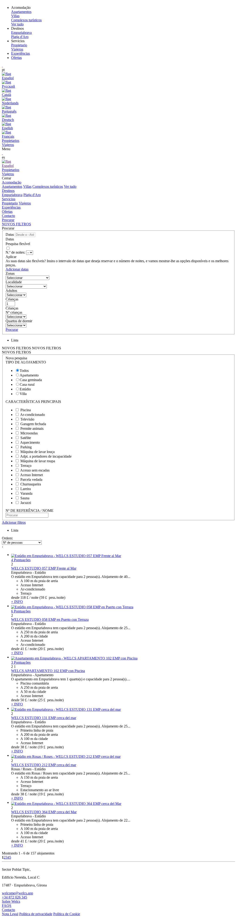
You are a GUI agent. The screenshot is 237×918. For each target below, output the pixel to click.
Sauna (24, 498)
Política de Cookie (66, 914)
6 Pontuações (21, 611)
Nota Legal (10, 914)
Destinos (8, 191)
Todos (24, 371)
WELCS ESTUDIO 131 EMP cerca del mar (43, 718)
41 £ (23, 649)
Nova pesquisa (16, 358)
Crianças (12, 299)
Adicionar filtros (14, 522)
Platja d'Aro (32, 195)
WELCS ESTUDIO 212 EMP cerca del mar (43, 765)
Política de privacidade (35, 914)
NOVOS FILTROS (16, 224)
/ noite (33, 597)
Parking (26, 447)
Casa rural (27, 384)
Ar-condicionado (32, 415)
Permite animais (32, 428)
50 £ (23, 700)
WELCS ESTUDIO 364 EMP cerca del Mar (44, 812)
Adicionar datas (17, 269)
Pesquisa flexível (18, 244)
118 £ (24, 597)
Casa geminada (31, 380)
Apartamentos (12, 186)
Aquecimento (30, 442)
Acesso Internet (31, 475)
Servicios (8, 199)
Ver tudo (70, 186)
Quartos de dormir (19, 321)
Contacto (8, 216)
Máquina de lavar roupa (37, 461)
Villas (27, 186)
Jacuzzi (25, 503)
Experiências (20, 53)
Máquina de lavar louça (37, 452)
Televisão (27, 419)
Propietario (10, 203)
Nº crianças (14, 312)
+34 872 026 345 (14, 897)
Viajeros (25, 203)
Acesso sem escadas (35, 470)
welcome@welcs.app (17, 893)
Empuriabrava (12, 195)
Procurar (8, 220)
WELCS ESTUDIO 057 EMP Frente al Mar (43, 568)
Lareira (25, 489)
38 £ (23, 747)
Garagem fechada (33, 424)
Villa (23, 394)
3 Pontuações (21, 662)
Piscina (25, 410)
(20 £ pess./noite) (51, 649)
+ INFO (17, 602)
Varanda (26, 493)
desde (15, 597)
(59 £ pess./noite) (52, 597)
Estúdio (25, 389)
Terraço (25, 466)
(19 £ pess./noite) (51, 747)
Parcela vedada (31, 479)
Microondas (29, 433)
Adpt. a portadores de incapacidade (46, 456)
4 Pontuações (21, 560)
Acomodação (11, 182)
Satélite (25, 438)
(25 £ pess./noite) (51, 700)
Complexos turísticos (47, 186)
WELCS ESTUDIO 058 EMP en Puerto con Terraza (50, 620)
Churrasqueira (30, 484)
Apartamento (29, 375)
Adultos (11, 291)
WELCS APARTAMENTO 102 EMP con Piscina (48, 671)
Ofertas (16, 58)
